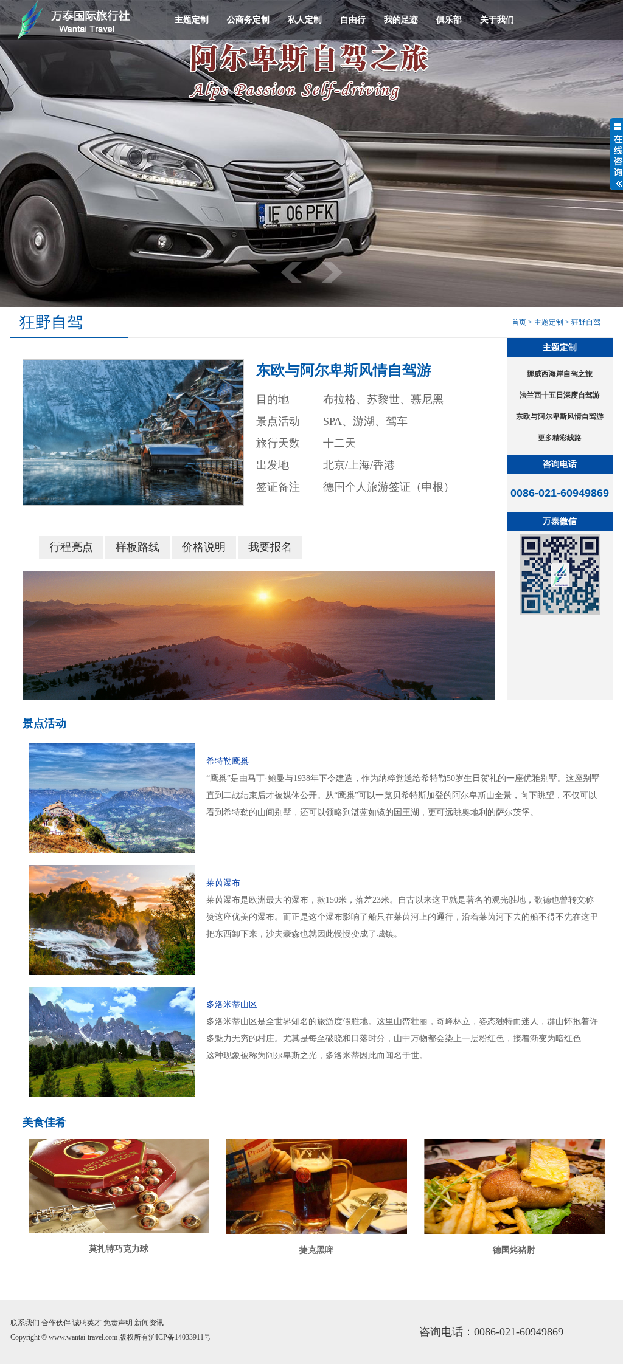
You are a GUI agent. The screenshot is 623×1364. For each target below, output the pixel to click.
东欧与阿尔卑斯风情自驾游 (560, 416)
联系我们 (25, 1322)
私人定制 (305, 19)
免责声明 (118, 1322)
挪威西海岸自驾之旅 (560, 374)
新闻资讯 (149, 1322)
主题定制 (192, 19)
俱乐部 (449, 19)
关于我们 (497, 19)
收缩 (616, 154)
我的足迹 (401, 19)
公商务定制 (248, 19)
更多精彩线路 (560, 437)
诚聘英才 (87, 1322)
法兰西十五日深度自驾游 (560, 395)
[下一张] (332, 272)
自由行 (353, 19)
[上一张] (291, 272)
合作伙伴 (56, 1322)
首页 (519, 322)
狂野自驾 (585, 322)
